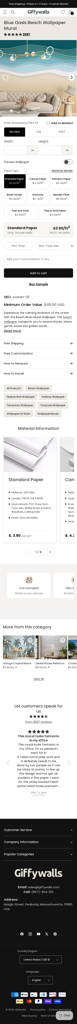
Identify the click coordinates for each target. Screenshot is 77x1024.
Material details (62, 170)
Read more (12, 331)
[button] (5, 12)
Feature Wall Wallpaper (21, 396)
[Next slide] (50, 552)
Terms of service (49, 1015)
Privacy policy (37, 1009)
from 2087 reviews (38, 722)
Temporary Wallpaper (20, 405)
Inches (14, 132)
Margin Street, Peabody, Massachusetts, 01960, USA (38, 904)
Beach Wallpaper (38, 388)
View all (39, 679)
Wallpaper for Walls (18, 413)
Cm (38, 132)
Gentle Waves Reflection (50, 663)
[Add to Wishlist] (30, 640)
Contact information (60, 1009)
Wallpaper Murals (48, 413)
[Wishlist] (63, 12)
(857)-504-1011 (38, 892)
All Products (14, 388)
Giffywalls (20, 1009)
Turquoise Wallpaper (52, 405)
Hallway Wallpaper (53, 396)
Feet (62, 132)
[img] (38, 716)
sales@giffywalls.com (38, 887)
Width (8, 141)
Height (43, 141)
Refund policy (29, 1015)
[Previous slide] (27, 552)
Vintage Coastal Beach (17, 663)
